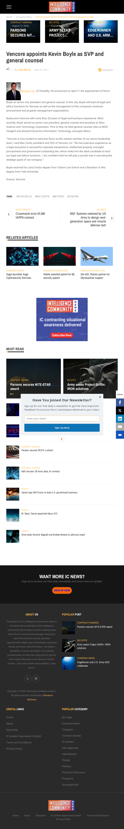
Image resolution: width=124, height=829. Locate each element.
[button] (62, 399)
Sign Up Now (62, 427)
